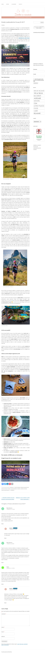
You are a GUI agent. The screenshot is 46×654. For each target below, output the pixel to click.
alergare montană (24, 487)
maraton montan (24, 488)
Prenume (35, 69)
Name (3, 627)
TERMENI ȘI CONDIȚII (37, 145)
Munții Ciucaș (6, 490)
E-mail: (34, 74)
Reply (2, 523)
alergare (18, 487)
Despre (7, 4)
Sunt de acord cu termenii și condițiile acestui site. (38, 80)
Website (3, 636)
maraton (18, 488)
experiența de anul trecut (24, 38)
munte (2, 490)
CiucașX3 (8, 488)
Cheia (6, 488)
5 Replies (3, 25)
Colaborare (14, 4)
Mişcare (11, 487)
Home (2, 4)
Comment (3, 613)
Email (2, 631)
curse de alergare (14, 488)
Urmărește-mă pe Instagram (38, 32)
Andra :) (11, 528)
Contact (20, 4)
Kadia (8, 567)
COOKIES (35, 149)
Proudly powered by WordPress (6, 651)
